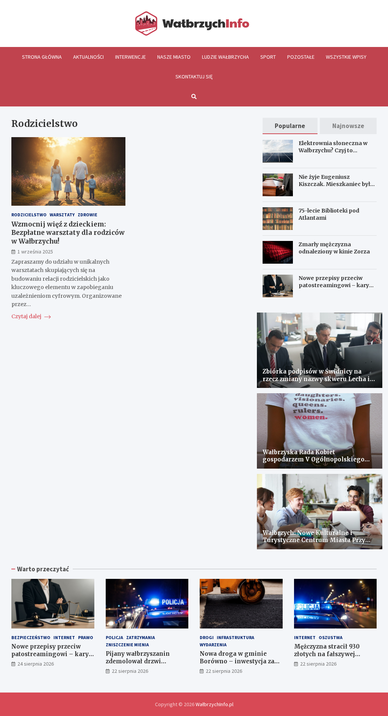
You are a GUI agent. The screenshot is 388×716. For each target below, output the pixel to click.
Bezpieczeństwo (30, 637)
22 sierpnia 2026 (130, 671)
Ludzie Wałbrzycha (225, 56)
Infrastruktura (235, 637)
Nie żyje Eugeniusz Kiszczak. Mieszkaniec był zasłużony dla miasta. (334, 184)
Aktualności (88, 56)
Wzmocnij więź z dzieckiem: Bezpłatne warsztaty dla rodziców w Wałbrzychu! (68, 232)
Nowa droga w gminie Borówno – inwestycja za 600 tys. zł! (237, 661)
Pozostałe (300, 56)
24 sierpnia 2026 (35, 663)
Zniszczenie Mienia (127, 644)
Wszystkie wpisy (346, 56)
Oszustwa (331, 637)
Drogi (207, 637)
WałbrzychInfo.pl (214, 704)
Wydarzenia (213, 644)
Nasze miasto (174, 56)
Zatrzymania (140, 637)
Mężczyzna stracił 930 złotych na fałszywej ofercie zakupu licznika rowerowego (329, 657)
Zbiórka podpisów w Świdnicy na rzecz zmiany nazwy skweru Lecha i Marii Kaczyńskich (316, 379)
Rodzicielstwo (29, 214)
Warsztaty (62, 214)
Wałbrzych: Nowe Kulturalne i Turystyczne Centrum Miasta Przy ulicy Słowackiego (314, 540)
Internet (64, 637)
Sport (268, 56)
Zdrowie (87, 214)
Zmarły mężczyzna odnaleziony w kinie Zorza (334, 248)
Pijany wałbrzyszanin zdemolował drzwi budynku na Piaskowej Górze (140, 665)
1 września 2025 (35, 251)
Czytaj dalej (26, 316)
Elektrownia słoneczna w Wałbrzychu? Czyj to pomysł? (333, 150)
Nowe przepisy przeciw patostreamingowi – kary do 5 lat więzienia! (334, 285)
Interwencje (130, 56)
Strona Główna (42, 56)
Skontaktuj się (194, 76)
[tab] (290, 126)
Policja (114, 637)
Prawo (85, 637)
